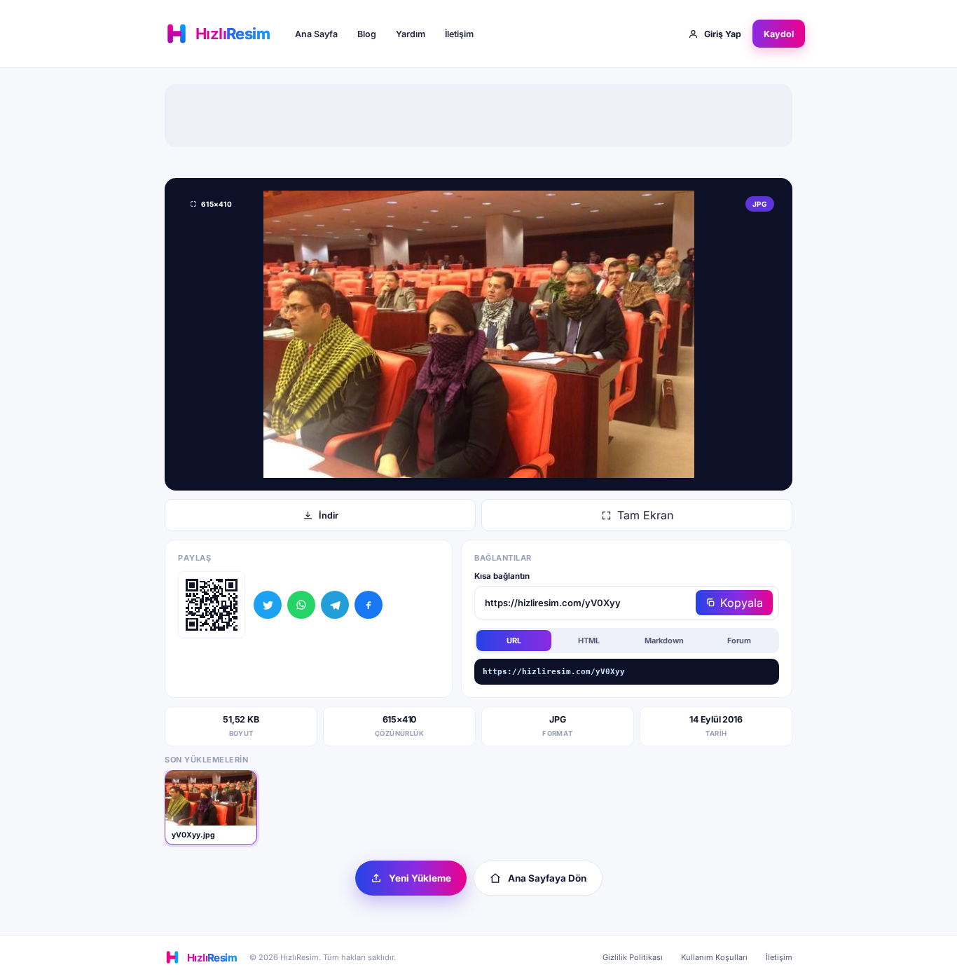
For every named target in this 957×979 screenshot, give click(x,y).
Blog (366, 34)
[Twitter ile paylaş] (268, 605)
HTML (589, 640)
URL (514, 640)
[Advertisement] (478, 115)
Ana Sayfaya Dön (547, 878)
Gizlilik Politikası (633, 957)
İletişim (459, 34)
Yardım (410, 34)
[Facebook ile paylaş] (368, 605)
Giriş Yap (722, 34)
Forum (739, 640)
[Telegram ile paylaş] (335, 605)
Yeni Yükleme (420, 878)
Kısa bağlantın (502, 576)
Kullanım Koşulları (714, 957)
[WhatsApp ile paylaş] (301, 605)
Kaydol (779, 34)
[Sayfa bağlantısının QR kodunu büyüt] (211, 604)
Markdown (664, 640)
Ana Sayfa (316, 34)
